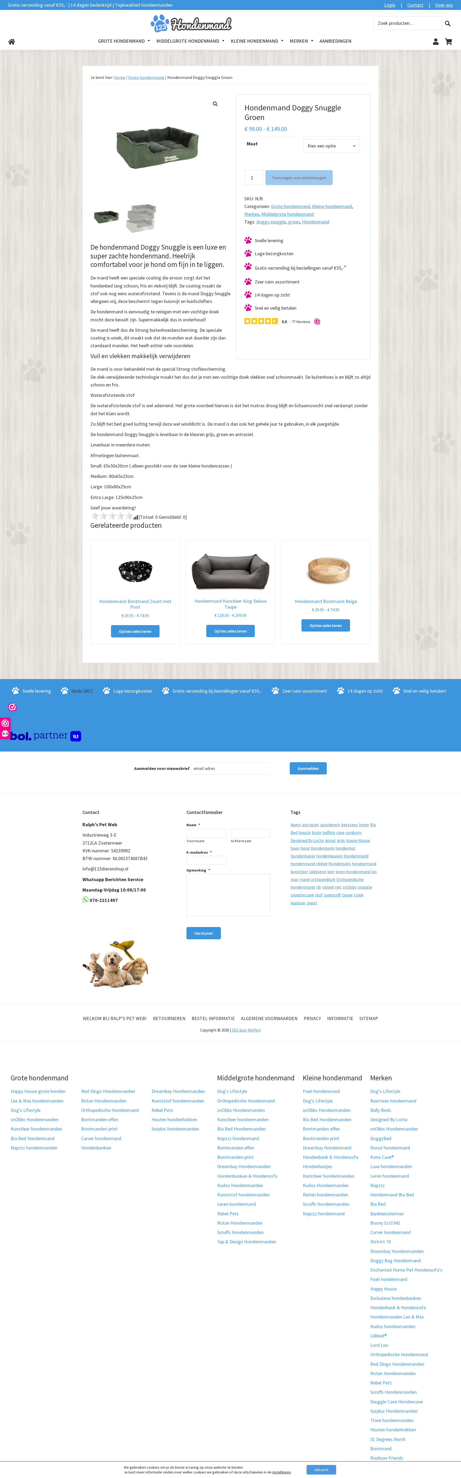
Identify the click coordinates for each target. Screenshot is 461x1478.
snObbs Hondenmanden (34, 1119)
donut (330, 840)
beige (364, 824)
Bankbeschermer (387, 1214)
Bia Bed (378, 1204)
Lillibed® (378, 1336)
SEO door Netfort (246, 1030)
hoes (295, 848)
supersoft (332, 894)
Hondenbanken (96, 1148)
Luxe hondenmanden (391, 1166)
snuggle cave (302, 894)
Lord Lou (379, 1345)
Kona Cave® (382, 1157)
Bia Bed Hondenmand (32, 1138)
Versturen (203, 933)
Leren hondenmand (236, 1204)
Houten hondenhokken (174, 1119)
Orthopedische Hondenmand (110, 1110)
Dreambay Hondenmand (327, 1148)
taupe (347, 894)
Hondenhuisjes (317, 1166)
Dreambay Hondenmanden (178, 1091)
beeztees (349, 824)
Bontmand (381, 1448)
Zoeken (447, 23)
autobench (330, 824)
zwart (312, 902)
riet (338, 887)
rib (318, 887)
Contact (415, 5)
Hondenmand (315, 222)
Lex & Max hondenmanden (37, 1101)
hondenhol (345, 848)
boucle (305, 832)
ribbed (328, 887)
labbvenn (317, 871)
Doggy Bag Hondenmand (395, 1260)
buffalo (329, 832)
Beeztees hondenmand (393, 1101)
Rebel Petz (162, 1110)
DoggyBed (380, 1138)
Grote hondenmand (146, 77)
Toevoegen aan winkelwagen (299, 177)
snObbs (349, 887)
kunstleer (299, 871)
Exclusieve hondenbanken (395, 1298)
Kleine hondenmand (332, 206)
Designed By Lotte (307, 840)
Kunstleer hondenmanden (36, 1129)
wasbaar (298, 902)
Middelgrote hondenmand (287, 214)
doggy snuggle (271, 222)
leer (331, 871)
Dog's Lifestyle (26, 1110)
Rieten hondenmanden (325, 1195)
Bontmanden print (99, 1129)
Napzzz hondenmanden (34, 1148)
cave (340, 832)
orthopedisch (323, 879)
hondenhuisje (303, 855)
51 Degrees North (388, 1439)
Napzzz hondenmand (238, 1138)
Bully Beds (380, 1110)
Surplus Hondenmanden (175, 1129)
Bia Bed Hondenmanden (241, 1129)
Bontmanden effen (99, 1119)
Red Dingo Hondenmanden (108, 1091)
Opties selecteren (135, 631)
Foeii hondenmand (321, 1091)
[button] (215, 104)
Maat (252, 144)
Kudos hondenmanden (392, 1326)
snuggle (364, 887)
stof (319, 894)
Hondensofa (339, 863)
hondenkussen (329, 855)
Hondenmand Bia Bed (392, 1195)
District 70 (380, 1242)
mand (304, 879)
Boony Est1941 (385, 1223)
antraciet (310, 824)
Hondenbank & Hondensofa (330, 1157)
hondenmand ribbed (309, 863)
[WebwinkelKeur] (12, 707)
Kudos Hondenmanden (240, 1185)
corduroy (353, 832)
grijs (341, 840)
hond (305, 848)
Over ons (444, 5)
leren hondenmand (353, 871)
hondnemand (364, 863)
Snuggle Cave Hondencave (396, 1402)
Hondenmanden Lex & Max (397, 1317)
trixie (358, 894)
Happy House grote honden (38, 1091)
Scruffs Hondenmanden (240, 1232)
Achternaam (241, 840)
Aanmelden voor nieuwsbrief (162, 768)
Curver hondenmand (101, 1138)
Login (389, 5)
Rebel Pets (228, 1214)
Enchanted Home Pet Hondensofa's (406, 1270)
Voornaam (195, 840)
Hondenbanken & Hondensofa (247, 1176)
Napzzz (377, 1185)
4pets (296, 824)
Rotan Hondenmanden (103, 1101)
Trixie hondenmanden (392, 1420)
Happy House (358, 840)
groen (294, 222)
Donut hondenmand (390, 1148)
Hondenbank (322, 848)
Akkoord (321, 1469)
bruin (316, 832)
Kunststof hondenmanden (178, 1101)
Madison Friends (386, 1458)
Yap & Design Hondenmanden (246, 1242)
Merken (251, 214)
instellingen (281, 1472)
